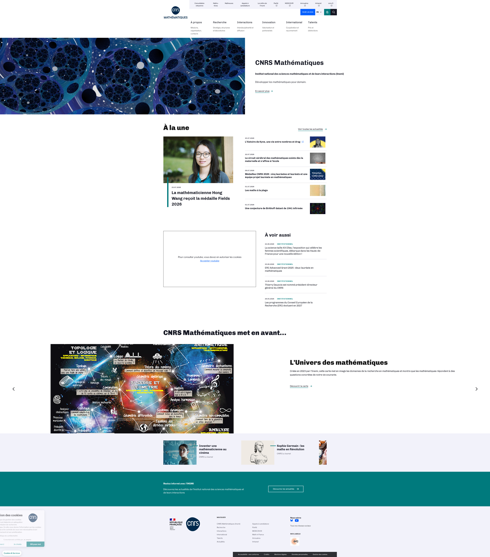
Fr (317, 12)
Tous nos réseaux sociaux (300, 526)
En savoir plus (262, 91)
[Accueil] (175, 12)
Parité (276, 3)
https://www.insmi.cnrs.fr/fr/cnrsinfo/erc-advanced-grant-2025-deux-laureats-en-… (296, 267)
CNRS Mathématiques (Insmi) (228, 524)
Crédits (266, 554)
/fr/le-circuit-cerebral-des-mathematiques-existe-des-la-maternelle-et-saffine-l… (286, 159)
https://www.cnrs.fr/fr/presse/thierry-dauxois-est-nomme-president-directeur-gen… (296, 284)
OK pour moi (47, 544)
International (294, 26)
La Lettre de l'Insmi (262, 4)
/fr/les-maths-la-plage (286, 191)
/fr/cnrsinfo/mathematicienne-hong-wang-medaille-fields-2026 (198, 171)
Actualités (221, 542)
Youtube (297, 520)
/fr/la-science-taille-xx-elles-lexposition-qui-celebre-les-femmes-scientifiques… (296, 249)
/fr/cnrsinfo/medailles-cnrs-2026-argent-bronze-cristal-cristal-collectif (286, 175)
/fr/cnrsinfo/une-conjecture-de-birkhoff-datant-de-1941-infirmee (286, 209)
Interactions (245, 26)
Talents (313, 26)
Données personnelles (300, 554)
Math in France (258, 535)
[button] (11, 553)
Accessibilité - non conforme (248, 554)
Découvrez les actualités (283, 489)
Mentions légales (280, 554)
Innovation (268, 26)
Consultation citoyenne (199, 4)
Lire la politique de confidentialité (17, 536)
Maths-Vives (216, 4)
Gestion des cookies (320, 554)
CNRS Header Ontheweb (327, 12)
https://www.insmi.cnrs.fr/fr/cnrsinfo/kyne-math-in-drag (286, 143)
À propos (196, 28)
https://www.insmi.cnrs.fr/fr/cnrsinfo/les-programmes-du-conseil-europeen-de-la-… (296, 302)
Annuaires (304, 3)
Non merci (11, 544)
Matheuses (229, 3)
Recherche (221, 26)
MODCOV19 (289, 3)
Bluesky (291, 520)
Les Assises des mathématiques (306, 386)
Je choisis (29, 544)
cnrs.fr (330, 3)
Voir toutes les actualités (310, 129)
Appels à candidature (245, 4)
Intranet (318, 3)
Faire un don (307, 12)
